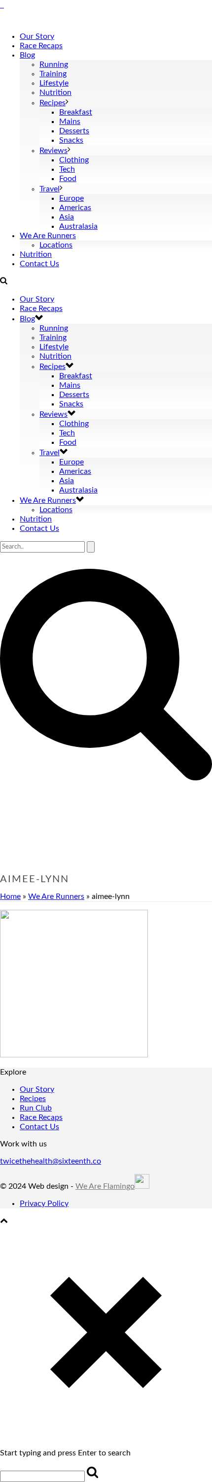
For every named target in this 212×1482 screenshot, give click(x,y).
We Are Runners (48, 236)
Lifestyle (54, 83)
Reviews (53, 150)
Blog (27, 55)
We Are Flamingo (105, 1186)
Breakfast (75, 112)
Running (53, 64)
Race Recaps (41, 46)
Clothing (74, 160)
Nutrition (55, 92)
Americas (75, 208)
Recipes (52, 103)
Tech (67, 169)
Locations (55, 245)
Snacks (71, 140)
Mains (69, 121)
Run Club (36, 1108)
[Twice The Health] (2, 5)
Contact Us (39, 264)
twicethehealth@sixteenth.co (50, 1161)
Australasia (78, 226)
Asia (66, 217)
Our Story (37, 36)
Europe (71, 198)
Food (67, 179)
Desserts (74, 131)
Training (53, 74)
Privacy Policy (44, 1203)
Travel (49, 189)
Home (10, 896)
